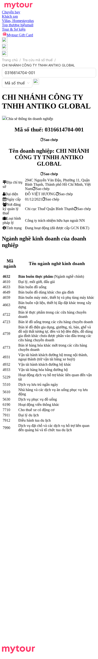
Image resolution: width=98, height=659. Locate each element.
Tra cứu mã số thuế (38, 60)
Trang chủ (10, 60)
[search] (36, 81)
